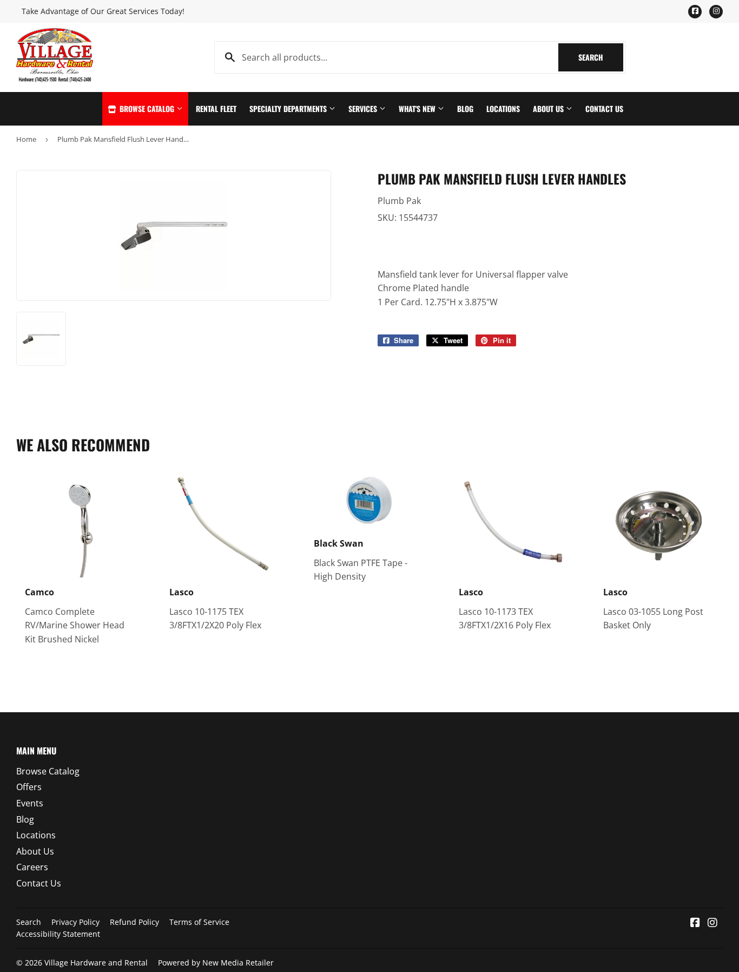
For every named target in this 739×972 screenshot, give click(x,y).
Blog (465, 108)
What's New (418, 108)
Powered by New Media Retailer (216, 962)
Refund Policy (134, 922)
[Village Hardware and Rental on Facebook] (695, 923)
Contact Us (604, 108)
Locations (503, 108)
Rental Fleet (216, 108)
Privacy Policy (75, 922)
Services (363, 108)
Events (29, 803)
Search (600, 57)
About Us (549, 108)
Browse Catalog (146, 108)
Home (26, 139)
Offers (29, 787)
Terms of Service (199, 922)
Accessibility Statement (58, 934)
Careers (32, 867)
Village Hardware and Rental (96, 962)
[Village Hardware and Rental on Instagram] (712, 923)
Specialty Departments (289, 108)
